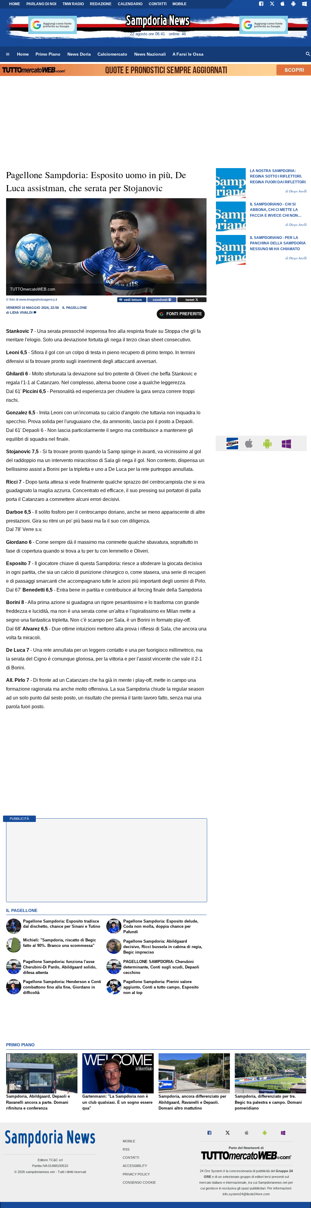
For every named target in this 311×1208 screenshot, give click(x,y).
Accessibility (135, 1166)
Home (14, 4)
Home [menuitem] (23, 54)
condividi (161, 300)
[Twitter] (272, 4)
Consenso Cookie (139, 1182)
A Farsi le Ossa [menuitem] (188, 54)
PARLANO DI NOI (41, 4)
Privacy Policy (136, 1174)
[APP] (233, 443)
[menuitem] (7, 54)
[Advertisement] (261, 692)
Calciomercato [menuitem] (112, 54)
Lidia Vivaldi (21, 312)
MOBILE (179, 4)
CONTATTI (157, 4)
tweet (190, 300)
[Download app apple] (283, 4)
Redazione (100, 4)
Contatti (131, 1158)
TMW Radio (73, 4)
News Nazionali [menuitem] (150, 54)
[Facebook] (261, 4)
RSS (126, 1149)
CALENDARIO (130, 4)
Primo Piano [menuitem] (48, 54)
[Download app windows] (304, 4)
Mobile (129, 1141)
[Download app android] (293, 4)
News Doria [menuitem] (79, 54)
